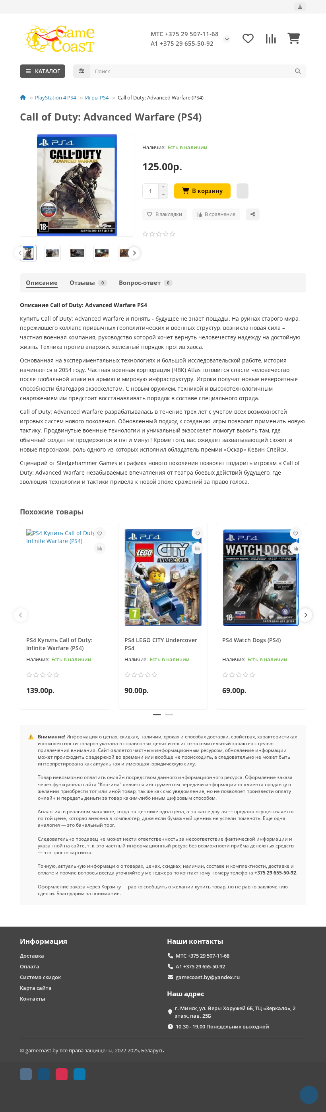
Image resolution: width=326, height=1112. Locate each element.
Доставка (32, 955)
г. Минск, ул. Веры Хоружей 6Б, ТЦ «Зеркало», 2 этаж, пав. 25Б (235, 1012)
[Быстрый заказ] (242, 191)
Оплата (29, 966)
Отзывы (87, 282)
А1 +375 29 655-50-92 (182, 43)
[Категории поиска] (81, 71)
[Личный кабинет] (300, 6)
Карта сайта (36, 987)
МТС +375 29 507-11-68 (185, 34)
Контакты (32, 998)
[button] (20, 253)
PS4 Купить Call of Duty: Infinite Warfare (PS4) (59, 644)
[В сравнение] (100, 548)
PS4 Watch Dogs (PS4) (251, 640)
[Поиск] (298, 71)
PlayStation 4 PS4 (55, 97)
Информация (43, 941)
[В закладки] (100, 533)
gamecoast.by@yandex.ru (208, 977)
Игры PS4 (97, 97)
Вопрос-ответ (144, 282)
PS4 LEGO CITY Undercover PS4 (160, 644)
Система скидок (40, 977)
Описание (42, 282)
